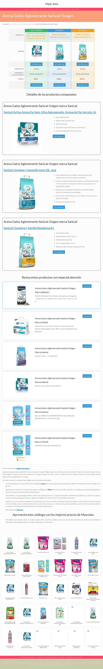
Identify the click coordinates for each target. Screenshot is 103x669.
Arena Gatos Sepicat (76, 598)
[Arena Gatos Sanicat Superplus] (43, 613)
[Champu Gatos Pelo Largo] (60, 637)
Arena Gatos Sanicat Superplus (43, 622)
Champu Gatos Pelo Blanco (76, 553)
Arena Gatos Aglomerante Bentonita (10, 553)
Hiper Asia (51, 4)
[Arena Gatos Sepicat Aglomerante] (43, 637)
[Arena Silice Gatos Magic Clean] (60, 566)
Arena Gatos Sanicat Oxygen (93, 646)
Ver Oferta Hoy (36, 64)
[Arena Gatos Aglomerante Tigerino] (26, 543)
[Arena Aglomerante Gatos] (93, 543)
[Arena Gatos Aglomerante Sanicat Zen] (60, 613)
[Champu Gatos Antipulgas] (76, 637)
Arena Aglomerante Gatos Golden (26, 575)
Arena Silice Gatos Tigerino (60, 553)
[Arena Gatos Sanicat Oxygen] (93, 637)
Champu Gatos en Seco (26, 598)
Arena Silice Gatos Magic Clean (59, 575)
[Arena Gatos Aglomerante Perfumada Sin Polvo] (93, 589)
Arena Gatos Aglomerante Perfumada (26, 622)
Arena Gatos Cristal (93, 575)
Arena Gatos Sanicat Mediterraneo (43, 575)
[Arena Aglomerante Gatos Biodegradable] (10, 613)
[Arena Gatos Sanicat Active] (60, 589)
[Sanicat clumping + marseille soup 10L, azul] (59, 51)
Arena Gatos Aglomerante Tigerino (26, 553)
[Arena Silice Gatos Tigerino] (60, 543)
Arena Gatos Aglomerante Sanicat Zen (59, 623)
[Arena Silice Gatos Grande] (76, 566)
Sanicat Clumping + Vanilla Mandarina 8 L (29, 228)
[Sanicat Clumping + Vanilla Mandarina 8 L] (82, 51)
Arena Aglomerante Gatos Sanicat (10, 598)
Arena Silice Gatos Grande (76, 575)
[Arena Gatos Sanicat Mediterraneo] (43, 566)
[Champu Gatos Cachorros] (10, 637)
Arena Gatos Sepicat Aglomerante (43, 646)
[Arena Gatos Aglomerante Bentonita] (10, 543)
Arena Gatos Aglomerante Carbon (26, 646)
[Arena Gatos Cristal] (93, 566)
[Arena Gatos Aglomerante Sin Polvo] (76, 613)
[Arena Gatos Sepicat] (76, 589)
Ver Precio (87, 286)
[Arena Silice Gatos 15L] (43, 543)
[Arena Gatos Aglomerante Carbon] (26, 637)
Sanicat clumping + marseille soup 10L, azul (30, 170)
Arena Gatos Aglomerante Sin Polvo (76, 622)
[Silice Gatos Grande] (10, 566)
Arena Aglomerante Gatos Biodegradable (10, 622)
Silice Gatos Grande (10, 575)
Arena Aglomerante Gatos (93, 553)
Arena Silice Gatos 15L (43, 552)
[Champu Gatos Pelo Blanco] (76, 543)
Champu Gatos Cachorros (10, 646)
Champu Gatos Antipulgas (76, 646)
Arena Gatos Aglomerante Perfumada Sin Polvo (93, 599)
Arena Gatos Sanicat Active (59, 598)
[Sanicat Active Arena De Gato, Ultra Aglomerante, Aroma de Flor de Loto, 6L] (36, 51)
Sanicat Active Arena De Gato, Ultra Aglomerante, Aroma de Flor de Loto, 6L (50, 112)
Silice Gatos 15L (43, 598)
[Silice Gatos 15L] (43, 589)
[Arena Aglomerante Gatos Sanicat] (10, 589)
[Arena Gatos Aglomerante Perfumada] (26, 613)
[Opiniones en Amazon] (21, 458)
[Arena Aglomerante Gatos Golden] (26, 566)
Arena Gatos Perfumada (93, 622)
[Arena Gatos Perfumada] (93, 613)
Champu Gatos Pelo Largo (59, 646)
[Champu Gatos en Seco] (26, 589)
